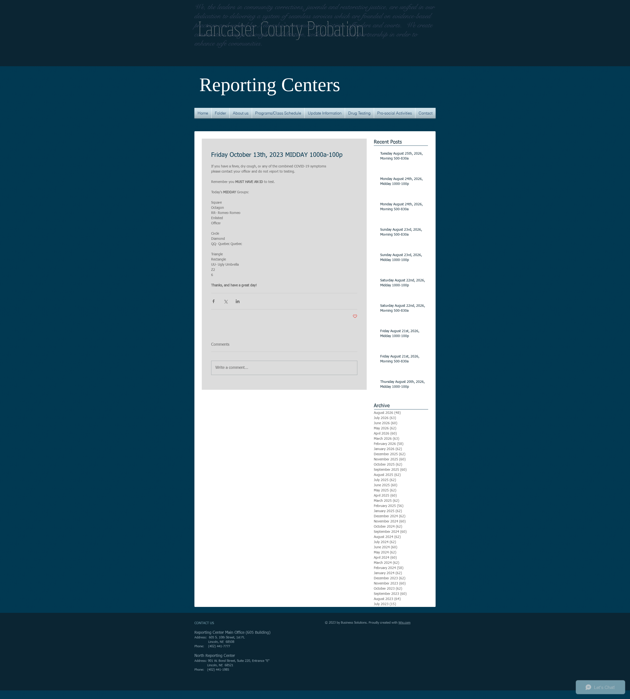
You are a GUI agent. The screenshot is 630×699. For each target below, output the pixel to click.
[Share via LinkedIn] (237, 301)
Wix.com (404, 622)
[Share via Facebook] (213, 301)
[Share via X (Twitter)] (225, 301)
